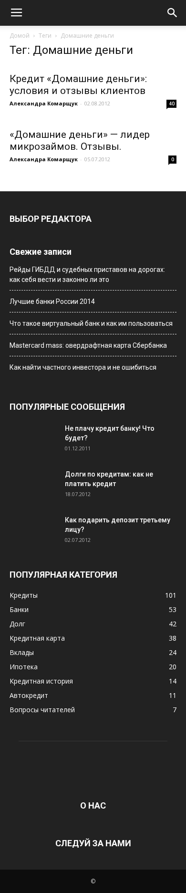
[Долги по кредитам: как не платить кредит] (33, 486)
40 (172, 103)
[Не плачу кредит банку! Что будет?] (33, 440)
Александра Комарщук (44, 103)
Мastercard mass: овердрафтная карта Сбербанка (88, 345)
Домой (20, 35)
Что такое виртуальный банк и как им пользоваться (91, 323)
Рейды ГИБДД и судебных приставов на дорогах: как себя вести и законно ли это (87, 274)
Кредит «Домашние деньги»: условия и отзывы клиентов (78, 84)
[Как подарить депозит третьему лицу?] (33, 532)
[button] (172, 13)
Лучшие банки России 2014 (52, 301)
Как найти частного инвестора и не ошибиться (83, 367)
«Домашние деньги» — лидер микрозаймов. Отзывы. (80, 140)
